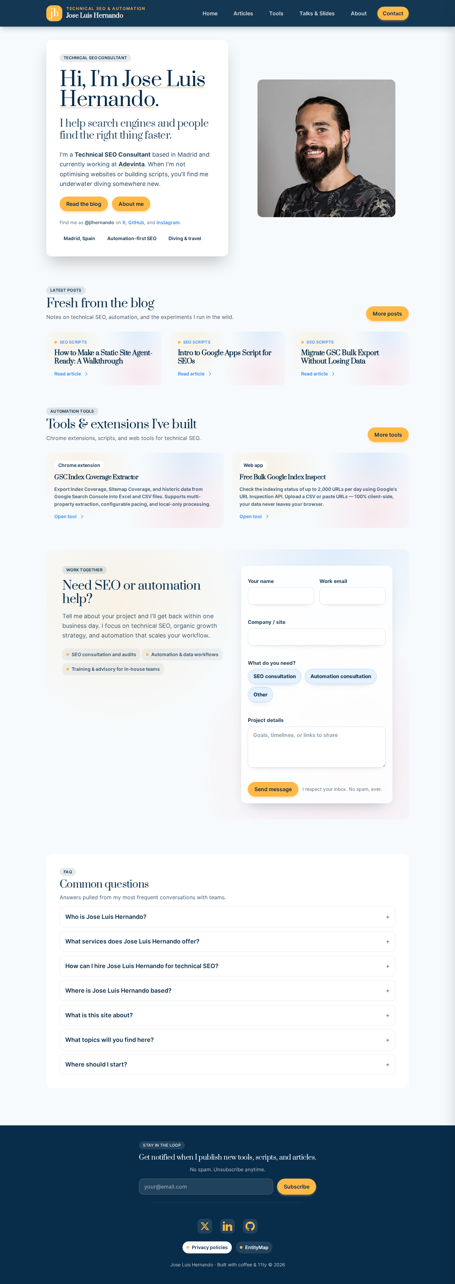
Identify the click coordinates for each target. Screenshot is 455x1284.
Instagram (168, 222)
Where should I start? (227, 1064)
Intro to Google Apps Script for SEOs (224, 357)
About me (131, 204)
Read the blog (83, 204)
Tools (276, 13)
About (359, 13)
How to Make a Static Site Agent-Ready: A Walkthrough (103, 357)
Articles (243, 13)
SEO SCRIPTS (73, 342)
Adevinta (132, 164)
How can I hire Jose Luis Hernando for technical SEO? (227, 965)
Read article (67, 373)
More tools (388, 434)
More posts (387, 313)
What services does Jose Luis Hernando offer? (227, 941)
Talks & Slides (317, 13)
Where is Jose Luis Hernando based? (227, 990)
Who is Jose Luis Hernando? (227, 916)
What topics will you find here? (227, 1039)
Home (210, 13)
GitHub (136, 222)
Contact (393, 13)
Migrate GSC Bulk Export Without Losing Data (340, 357)
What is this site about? (227, 1015)
